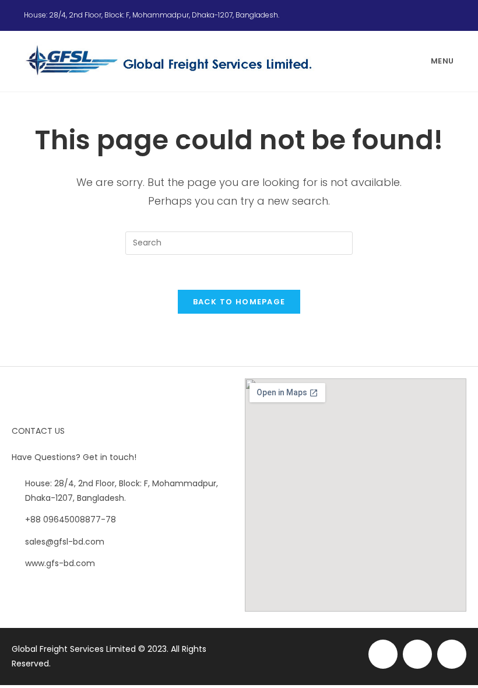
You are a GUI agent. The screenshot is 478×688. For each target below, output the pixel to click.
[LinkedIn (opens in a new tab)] (449, 15)
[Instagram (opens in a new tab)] (437, 15)
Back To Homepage (239, 301)
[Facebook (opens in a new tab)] (423, 15)
